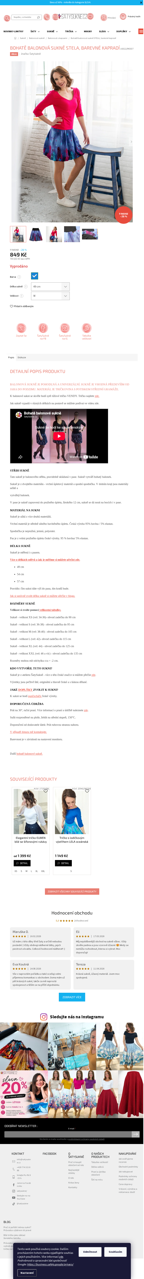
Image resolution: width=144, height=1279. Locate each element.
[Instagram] (64, 332)
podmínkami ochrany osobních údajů (86, 1139)
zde (61, 1257)
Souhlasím (115, 1252)
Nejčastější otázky (73, 1171)
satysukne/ (22, 1191)
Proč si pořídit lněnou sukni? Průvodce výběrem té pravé (17, 1229)
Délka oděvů (97, 1166)
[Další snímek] (131, 141)
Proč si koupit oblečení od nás (76, 1163)
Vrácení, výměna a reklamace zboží (128, 1190)
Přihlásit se (136, 1134)
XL (36, 871)
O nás (71, 1177)
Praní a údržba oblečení (98, 1173)
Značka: (31, 54)
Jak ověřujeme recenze (126, 1160)
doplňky (25, 689)
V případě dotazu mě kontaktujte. (28, 731)
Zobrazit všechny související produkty (72, 891)
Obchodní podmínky (128, 1166)
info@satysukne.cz (24, 1161)
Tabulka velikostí (99, 1162)
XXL (43, 871)
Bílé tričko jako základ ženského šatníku (14, 1236)
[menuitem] (13, 31)
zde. (97, 395)
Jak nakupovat (126, 1171)
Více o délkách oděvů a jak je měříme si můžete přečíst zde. (45, 559)
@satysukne (22, 1203)
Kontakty (72, 1187)
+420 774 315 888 (23, 1169)
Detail (24, 863)
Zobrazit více (72, 997)
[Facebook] (43, 332)
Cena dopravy (125, 1184)
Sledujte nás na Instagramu (77, 1017)
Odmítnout (90, 1252)
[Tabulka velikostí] (86, 332)
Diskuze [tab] (22, 357)
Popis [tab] (11, 357)
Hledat (38, 17)
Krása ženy (73, 1182)
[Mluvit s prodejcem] (21, 332)
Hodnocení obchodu (72, 912)
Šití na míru (97, 1179)
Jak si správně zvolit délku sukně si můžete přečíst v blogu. (42, 595)
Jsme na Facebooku (24, 1184)
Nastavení (27, 1273)
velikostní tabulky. (50, 609)
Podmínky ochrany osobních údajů (128, 1178)
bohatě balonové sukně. (30, 753)
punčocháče (35, 696)
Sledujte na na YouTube (23, 1197)
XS (16, 871)
